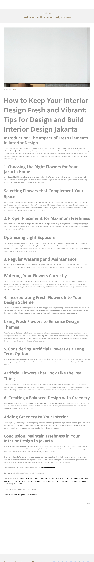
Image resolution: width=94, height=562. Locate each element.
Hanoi (39, 481)
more (20, 484)
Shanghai (65, 478)
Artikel (15, 90)
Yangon (61, 481)
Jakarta (44, 481)
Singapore (20, 478)
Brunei (53, 478)
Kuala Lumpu (29, 478)
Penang (47, 478)
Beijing (58, 478)
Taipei (16, 481)
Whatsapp (35, 495)
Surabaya (51, 481)
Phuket (28, 481)
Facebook (13, 495)
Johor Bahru (39, 478)
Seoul (6, 484)
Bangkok (22, 481)
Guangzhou (80, 478)
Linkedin (7, 495)
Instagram (21, 495)
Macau (10, 481)
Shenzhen (72, 478)
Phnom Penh (68, 481)
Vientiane (77, 481)
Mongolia (11, 484)
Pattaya (34, 481)
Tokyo (83, 481)
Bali (56, 481)
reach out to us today (47, 468)
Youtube (29, 495)
